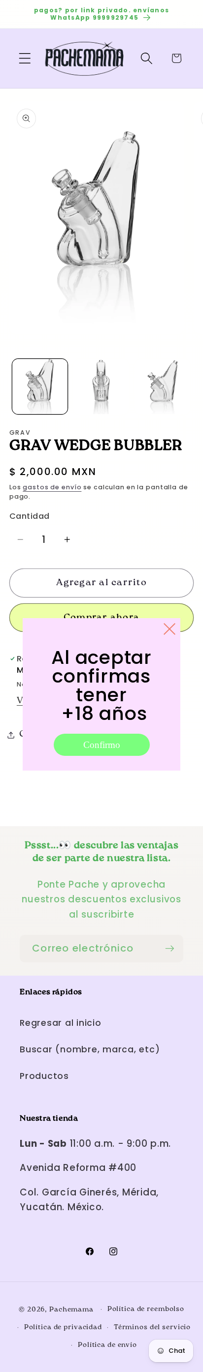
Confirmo (101, 745)
